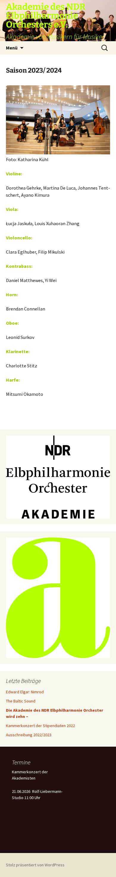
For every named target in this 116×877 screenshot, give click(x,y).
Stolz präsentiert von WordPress (35, 865)
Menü (12, 48)
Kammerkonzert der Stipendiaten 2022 (40, 725)
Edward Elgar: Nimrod (25, 691)
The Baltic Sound (20, 701)
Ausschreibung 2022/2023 (28, 734)
